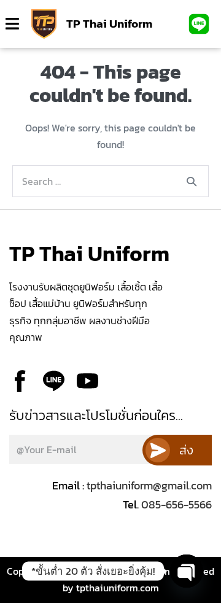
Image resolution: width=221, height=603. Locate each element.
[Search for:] (110, 181)
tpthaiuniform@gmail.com (149, 485)
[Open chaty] (186, 571)
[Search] (191, 181)
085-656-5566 (175, 504)
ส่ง (186, 450)
